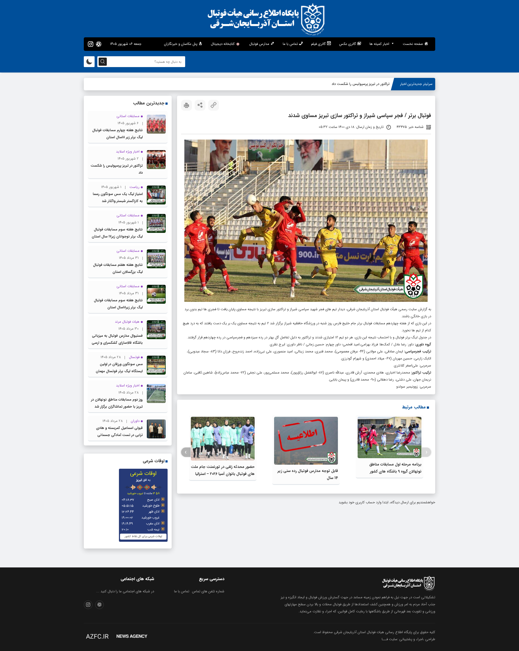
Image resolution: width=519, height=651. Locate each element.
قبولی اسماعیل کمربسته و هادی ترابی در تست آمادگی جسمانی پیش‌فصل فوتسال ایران (119, 435)
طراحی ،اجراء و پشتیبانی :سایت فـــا (408, 639)
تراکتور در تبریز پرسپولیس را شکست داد (361, 84)
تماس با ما (181, 591)
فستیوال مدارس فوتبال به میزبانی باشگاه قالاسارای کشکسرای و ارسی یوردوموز (117, 343)
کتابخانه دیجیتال (223, 44)
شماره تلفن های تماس (208, 591)
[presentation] (426, 452)
